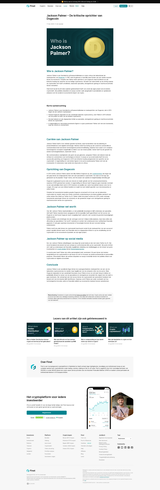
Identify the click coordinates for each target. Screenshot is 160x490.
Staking (47, 440)
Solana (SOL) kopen (68, 448)
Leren (82, 456)
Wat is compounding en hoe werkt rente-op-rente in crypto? (92, 340)
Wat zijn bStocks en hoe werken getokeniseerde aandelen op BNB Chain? (65, 341)
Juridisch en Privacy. (104, 477)
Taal (118, 435)
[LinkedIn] (125, 447)
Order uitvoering (49, 448)
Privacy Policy (103, 446)
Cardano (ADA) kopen (69, 446)
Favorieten (48, 454)
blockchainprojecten (77, 249)
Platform (29, 443)
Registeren (123, 6)
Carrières (86, 443)
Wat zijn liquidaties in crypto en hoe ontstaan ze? (120, 340)
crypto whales (61, 249)
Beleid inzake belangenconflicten (104, 443)
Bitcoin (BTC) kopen (68, 438)
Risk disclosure (103, 440)
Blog (82, 454)
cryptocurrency (97, 173)
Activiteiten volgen (50, 456)
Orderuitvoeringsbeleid (105, 454)
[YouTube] (122, 447)
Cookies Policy (103, 449)
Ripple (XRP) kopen (68, 443)
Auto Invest (48, 443)
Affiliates (83, 451)
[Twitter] (118, 447)
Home (28, 438)
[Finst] (31, 6)
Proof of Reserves (86, 440)
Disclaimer (102, 460)
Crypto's (29, 448)
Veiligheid (29, 451)
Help (82, 448)
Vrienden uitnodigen (86, 446)
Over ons (83, 438)
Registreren (46, 413)
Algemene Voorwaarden (105, 438)
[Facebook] (132, 447)
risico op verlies (81, 295)
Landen (29, 454)
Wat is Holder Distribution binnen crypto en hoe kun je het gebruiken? (38, 340)
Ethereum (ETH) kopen (69, 440)
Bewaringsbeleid (103, 452)
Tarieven (29, 446)
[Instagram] (128, 447)
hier (85, 480)
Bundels (47, 438)
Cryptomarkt (48, 446)
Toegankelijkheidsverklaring (107, 457)
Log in (116, 6)
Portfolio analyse (49, 451)
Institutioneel (30, 440)
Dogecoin (62, 77)
